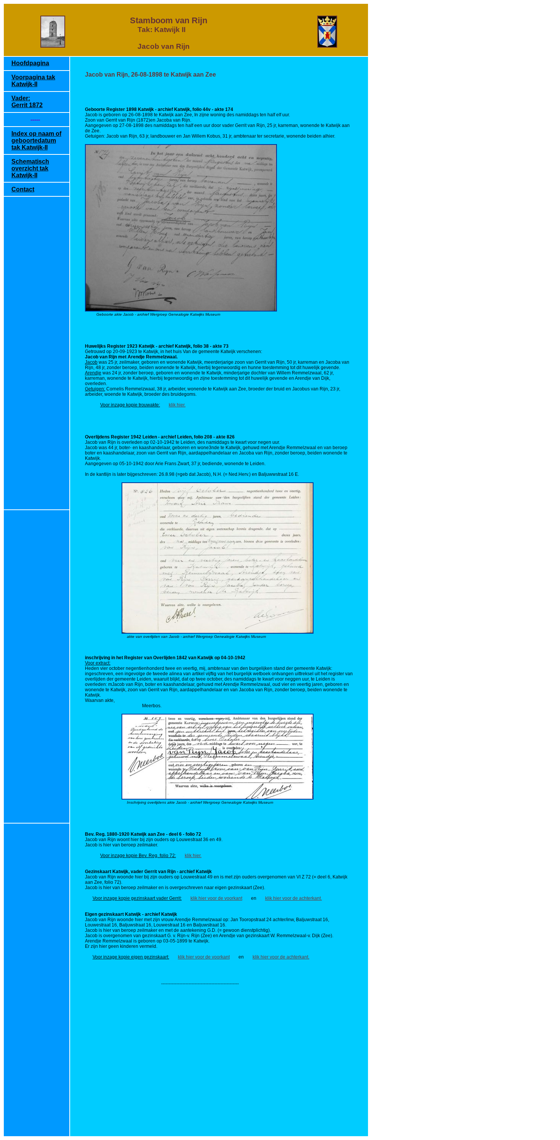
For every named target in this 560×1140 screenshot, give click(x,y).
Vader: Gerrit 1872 (27, 101)
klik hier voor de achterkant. (293, 898)
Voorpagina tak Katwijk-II (33, 80)
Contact (22, 189)
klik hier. (177, 405)
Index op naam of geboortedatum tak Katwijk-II (36, 140)
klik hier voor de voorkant (216, 898)
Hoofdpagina (30, 63)
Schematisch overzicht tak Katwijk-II (30, 168)
